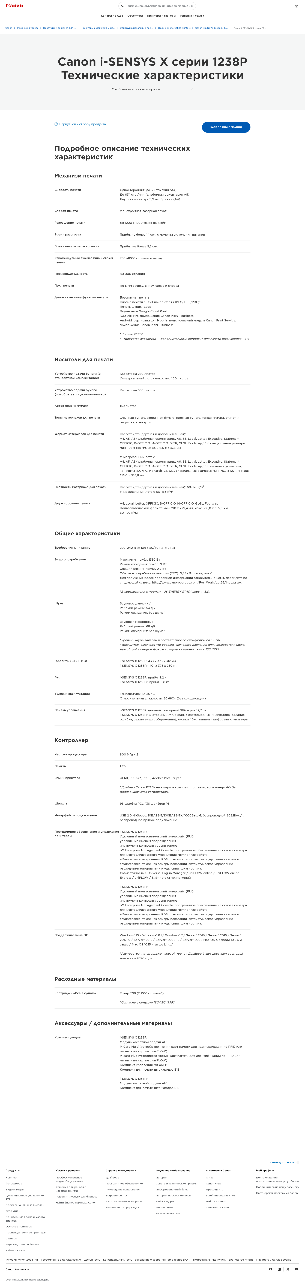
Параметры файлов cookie (273, 1259)
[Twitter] (288, 1269)
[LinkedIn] (279, 1269)
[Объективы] (144, 15)
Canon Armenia (16, 1269)
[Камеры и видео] (124, 15)
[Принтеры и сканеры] (177, 15)
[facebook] (270, 1269)
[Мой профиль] (296, 6)
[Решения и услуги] (205, 15)
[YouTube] (296, 1269)
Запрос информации (226, 127)
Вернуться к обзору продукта (82, 124)
